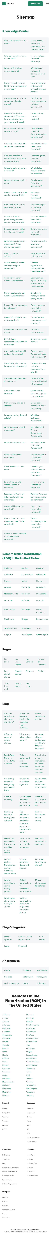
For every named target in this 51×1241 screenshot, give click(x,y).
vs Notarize (30, 1171)
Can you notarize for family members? (39, 232)
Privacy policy (9, 1231)
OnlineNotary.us (11, 983)
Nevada (39, 600)
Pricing (41, 671)
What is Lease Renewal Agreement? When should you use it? (14, 244)
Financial (22, 946)
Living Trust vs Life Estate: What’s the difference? (12, 485)
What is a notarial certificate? (36, 195)
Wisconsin (30, 1092)
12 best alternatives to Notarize (40, 883)
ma (12, 619)
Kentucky (25, 587)
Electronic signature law (10, 1167)
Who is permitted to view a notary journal (9, 886)
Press (4, 1214)
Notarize (8, 977)
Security (5, 1125)
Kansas (7, 587)
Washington (26, 634)
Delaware (40, 574)
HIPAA (4, 1129)
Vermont (29, 1078)
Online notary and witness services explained (25, 761)
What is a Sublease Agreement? (36, 418)
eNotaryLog (42, 970)
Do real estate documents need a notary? (38, 320)
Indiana (5, 1058)
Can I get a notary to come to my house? (38, 296)
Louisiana (40, 587)
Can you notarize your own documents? (39, 244)
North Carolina (32, 1038)
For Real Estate (18, 662)
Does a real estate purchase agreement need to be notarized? (14, 220)
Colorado (8, 574)
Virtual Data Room (33, 1137)
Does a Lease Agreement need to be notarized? (38, 354)
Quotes (29, 1117)
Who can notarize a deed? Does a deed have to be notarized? (15, 158)
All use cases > (32, 1141)
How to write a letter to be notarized (37, 485)
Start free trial (6, 686)
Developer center (8, 1175)
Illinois (39, 581)
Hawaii (7, 581)
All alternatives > (32, 1175)
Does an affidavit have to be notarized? (38, 220)
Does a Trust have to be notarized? (36, 509)
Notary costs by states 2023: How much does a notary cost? (15, 86)
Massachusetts (11, 594)
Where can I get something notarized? (38, 207)
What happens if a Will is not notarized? (38, 457)
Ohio (28, 1045)
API (28, 1129)
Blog (3, 1163)
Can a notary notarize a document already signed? (15, 101)
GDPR (26, 1231)
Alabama (8, 568)
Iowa (4, 1062)
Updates (5, 1121)
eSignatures (31, 1112)
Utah (28, 1075)
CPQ (28, 1133)
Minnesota (41, 594)
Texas (39, 628)
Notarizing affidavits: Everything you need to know (9, 784)
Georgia (5, 1045)
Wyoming (30, 1095)
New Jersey (30, 1028)
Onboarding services (9, 1184)
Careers (5, 1205)
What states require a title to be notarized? (38, 171)
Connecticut (27, 574)
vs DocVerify (31, 1155)
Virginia (7, 634)
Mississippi (6, 1092)
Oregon (24, 619)
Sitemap (32, 1231)
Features (30, 671)
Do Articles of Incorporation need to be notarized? (15, 342)
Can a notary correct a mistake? (37, 116)
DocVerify (27, 970)
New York (25, 609)
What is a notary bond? (14, 442)
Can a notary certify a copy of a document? (38, 393)
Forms (29, 1121)
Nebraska (25, 600)
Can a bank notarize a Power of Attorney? (38, 406)
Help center (6, 1155)
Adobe (7, 970)
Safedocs (41, 983)
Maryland (6, 1078)
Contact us (6, 1218)
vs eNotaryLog (32, 1163)
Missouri (5, 1095)
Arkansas (6, 1025)
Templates (5, 1159)
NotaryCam (28, 977)
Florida (5, 1042)
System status (7, 1180)
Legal (6, 946)
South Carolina (32, 1062)
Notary (29, 1125)
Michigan (25, 594)
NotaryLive (42, 977)
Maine (4, 1075)
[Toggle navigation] (47, 3)
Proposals (30, 1108)
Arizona (39, 568)
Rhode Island (31, 1058)
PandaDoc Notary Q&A (10, 1171)
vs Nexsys (30, 1167)
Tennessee (26, 628)
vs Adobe (30, 1159)
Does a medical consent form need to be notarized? (15, 536)
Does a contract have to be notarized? (38, 308)
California (6, 1028)
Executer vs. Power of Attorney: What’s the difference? (14, 497)
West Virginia (42, 634)
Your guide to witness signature (24, 782)
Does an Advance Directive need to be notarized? (39, 497)
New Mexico (9, 609)
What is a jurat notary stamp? (40, 862)
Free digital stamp (7, 674)
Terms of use (19, 1231)
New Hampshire (32, 1025)
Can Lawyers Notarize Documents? (37, 183)
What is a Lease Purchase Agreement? (38, 445)
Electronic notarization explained (40, 841)
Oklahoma (30, 1048)
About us (5, 1197)
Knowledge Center (15, 31)
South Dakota (10, 628)
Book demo (35, 4)
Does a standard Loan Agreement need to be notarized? (14, 521)
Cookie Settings (42, 1231)
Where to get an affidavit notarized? (38, 158)
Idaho (24, 581)
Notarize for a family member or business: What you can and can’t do (40, 763)
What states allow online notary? (25, 737)
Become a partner (8, 1209)
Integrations (6, 1112)
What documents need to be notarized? (39, 146)
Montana (8, 600)
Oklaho (7, 619)
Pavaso (26, 983)
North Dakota (31, 1042)
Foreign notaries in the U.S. (40, 716)
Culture (4, 1201)
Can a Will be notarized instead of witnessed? (39, 381)
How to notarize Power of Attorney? (38, 59)
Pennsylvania (42, 619)
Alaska (24, 568)
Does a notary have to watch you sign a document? (14, 265)
